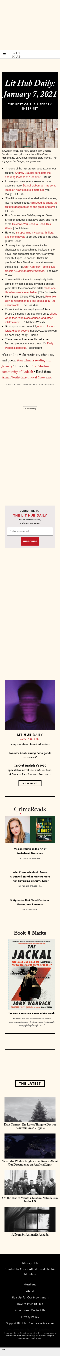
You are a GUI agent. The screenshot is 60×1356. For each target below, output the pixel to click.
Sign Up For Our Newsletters (30, 1297)
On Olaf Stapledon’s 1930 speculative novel (30, 770)
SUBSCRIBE (30, 541)
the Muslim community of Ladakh (25, 369)
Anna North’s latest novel (26, 378)
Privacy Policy (30, 1317)
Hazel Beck (32, 909)
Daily (30, 734)
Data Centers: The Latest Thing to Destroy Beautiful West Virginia (30, 1126)
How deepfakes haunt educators (30, 744)
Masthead (30, 1284)
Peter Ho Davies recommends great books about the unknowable (30, 301)
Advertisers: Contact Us (30, 1310)
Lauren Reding (32, 858)
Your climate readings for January (27, 364)
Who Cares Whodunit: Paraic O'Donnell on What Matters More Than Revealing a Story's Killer (30, 876)
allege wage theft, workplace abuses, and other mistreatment (31, 318)
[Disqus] (30, 453)
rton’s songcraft (17, 348)
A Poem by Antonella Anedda (30, 1235)
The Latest (30, 1083)
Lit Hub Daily (30, 408)
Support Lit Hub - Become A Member (30, 1323)
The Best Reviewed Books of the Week (31, 1013)
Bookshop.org (28, 1335)
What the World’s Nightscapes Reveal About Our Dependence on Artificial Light (30, 1163)
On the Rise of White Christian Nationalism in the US (30, 1200)
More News (30, 783)
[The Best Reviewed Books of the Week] (31, 975)
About (30, 1291)
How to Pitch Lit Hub (30, 1304)
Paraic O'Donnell (32, 886)
